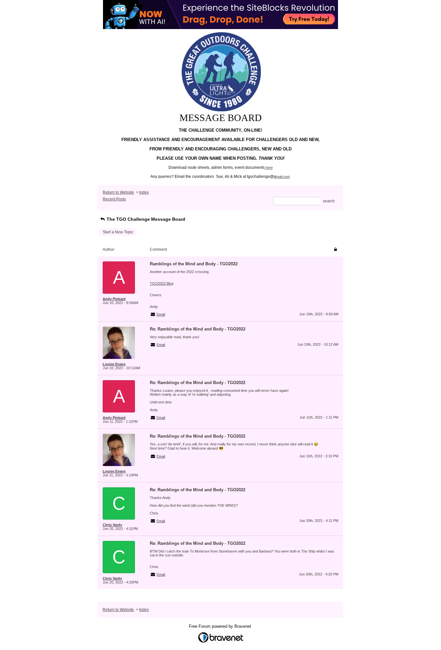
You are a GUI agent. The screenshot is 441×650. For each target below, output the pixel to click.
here (269, 167)
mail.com (283, 176)
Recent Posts (114, 199)
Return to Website (118, 192)
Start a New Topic (118, 232)
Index (144, 192)
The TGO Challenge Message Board (145, 219)
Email (161, 314)
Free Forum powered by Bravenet (220, 626)
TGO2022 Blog (161, 283)
